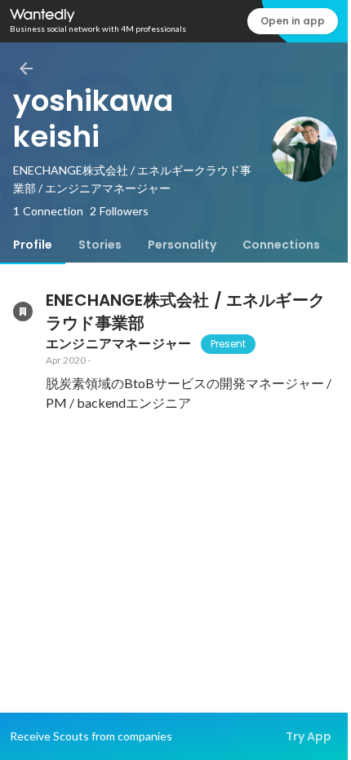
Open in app (292, 21)
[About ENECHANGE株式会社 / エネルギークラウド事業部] (23, 311)
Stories (100, 244)
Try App (308, 736)
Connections (281, 244)
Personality (182, 244)
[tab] (32, 244)
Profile (32, 244)
